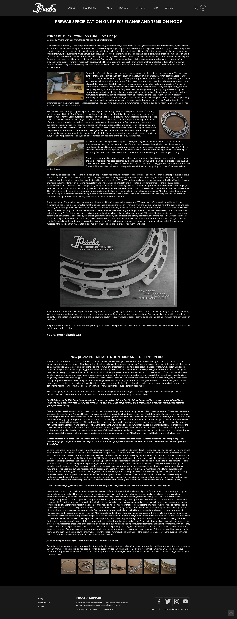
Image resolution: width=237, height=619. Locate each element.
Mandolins (89, 7)
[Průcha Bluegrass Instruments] (45, 14)
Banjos (71, 7)
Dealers (123, 7)
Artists (141, 7)
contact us (116, 605)
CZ (203, 7)
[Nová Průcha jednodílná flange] (118, 267)
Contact (169, 7)
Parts (109, 7)
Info (155, 7)
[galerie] (69, 574)
